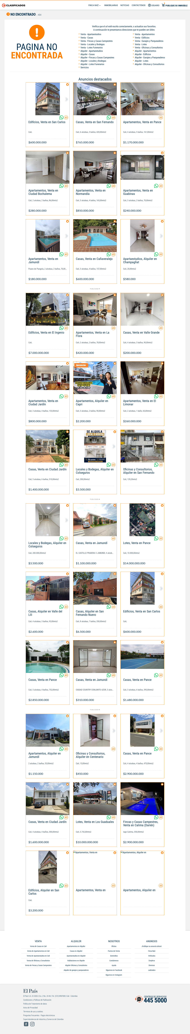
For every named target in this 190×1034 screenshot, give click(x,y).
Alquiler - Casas (88, 54)
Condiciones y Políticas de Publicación (37, 1000)
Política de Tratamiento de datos (35, 1004)
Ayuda (114, 965)
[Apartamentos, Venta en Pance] (142, 99)
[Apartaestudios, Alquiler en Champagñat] (142, 235)
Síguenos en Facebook (114, 970)
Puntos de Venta (114, 951)
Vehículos (151, 956)
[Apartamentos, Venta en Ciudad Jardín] (47, 377)
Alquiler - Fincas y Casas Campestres (97, 57)
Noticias (124, 5)
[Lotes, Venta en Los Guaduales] (95, 798)
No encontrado (23, 14)
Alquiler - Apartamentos (145, 51)
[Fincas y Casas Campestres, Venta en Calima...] (142, 798)
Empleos (152, 961)
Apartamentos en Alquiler (76, 946)
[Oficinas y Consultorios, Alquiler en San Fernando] (142, 446)
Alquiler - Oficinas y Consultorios (149, 64)
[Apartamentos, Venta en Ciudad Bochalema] (47, 167)
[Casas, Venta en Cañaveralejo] (95, 235)
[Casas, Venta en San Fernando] (95, 99)
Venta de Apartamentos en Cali (38, 951)
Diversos (152, 965)
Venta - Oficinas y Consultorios (149, 47)
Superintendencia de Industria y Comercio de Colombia (43, 1019)
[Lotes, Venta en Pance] (142, 520)
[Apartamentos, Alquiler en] (142, 867)
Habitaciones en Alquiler (76, 961)
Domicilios (114, 956)
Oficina (113, 946)
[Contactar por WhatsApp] (61, 118)
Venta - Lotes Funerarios (92, 47)
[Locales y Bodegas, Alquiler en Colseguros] (95, 446)
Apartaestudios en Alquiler (76, 956)
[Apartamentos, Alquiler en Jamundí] (47, 730)
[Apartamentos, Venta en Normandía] (95, 167)
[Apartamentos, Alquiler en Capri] (95, 377)
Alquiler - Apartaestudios (92, 51)
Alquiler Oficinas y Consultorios (76, 965)
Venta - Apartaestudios (91, 34)
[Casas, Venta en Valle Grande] (142, 309)
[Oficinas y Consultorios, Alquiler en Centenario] (95, 730)
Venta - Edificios (142, 37)
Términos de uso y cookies (33, 1011)
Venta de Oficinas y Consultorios (38, 961)
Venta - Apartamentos (145, 34)
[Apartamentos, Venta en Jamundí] (47, 235)
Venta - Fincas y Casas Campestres (97, 41)
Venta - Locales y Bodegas (93, 44)
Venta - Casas (87, 37)
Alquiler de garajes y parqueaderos (76, 970)
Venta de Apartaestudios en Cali (38, 956)
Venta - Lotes (141, 44)
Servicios (85, 67)
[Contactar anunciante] (66, 118)
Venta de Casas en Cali (38, 946)
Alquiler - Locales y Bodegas (93, 60)
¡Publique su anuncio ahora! (152, 946)
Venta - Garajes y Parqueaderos (149, 41)
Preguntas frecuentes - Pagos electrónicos (39, 1015)
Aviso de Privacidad (30, 1008)
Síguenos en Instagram (114, 975)
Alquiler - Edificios (143, 54)
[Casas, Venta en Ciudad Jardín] (47, 446)
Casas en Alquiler (76, 951)
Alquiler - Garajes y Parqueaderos (150, 57)
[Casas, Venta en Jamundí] (95, 520)
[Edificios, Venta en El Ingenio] (47, 309)
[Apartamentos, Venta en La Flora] (95, 309)
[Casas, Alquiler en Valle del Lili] (47, 588)
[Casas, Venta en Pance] (47, 656)
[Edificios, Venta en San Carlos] (47, 99)
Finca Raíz (93, 5)
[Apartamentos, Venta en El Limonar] (142, 377)
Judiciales (151, 970)
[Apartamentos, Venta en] (95, 867)
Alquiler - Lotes (141, 60)
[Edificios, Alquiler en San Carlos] (47, 867)
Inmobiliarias (111, 5)
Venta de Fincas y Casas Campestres (38, 965)
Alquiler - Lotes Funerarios (92, 64)
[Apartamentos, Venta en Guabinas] (142, 167)
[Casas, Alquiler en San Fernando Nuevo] (95, 588)
